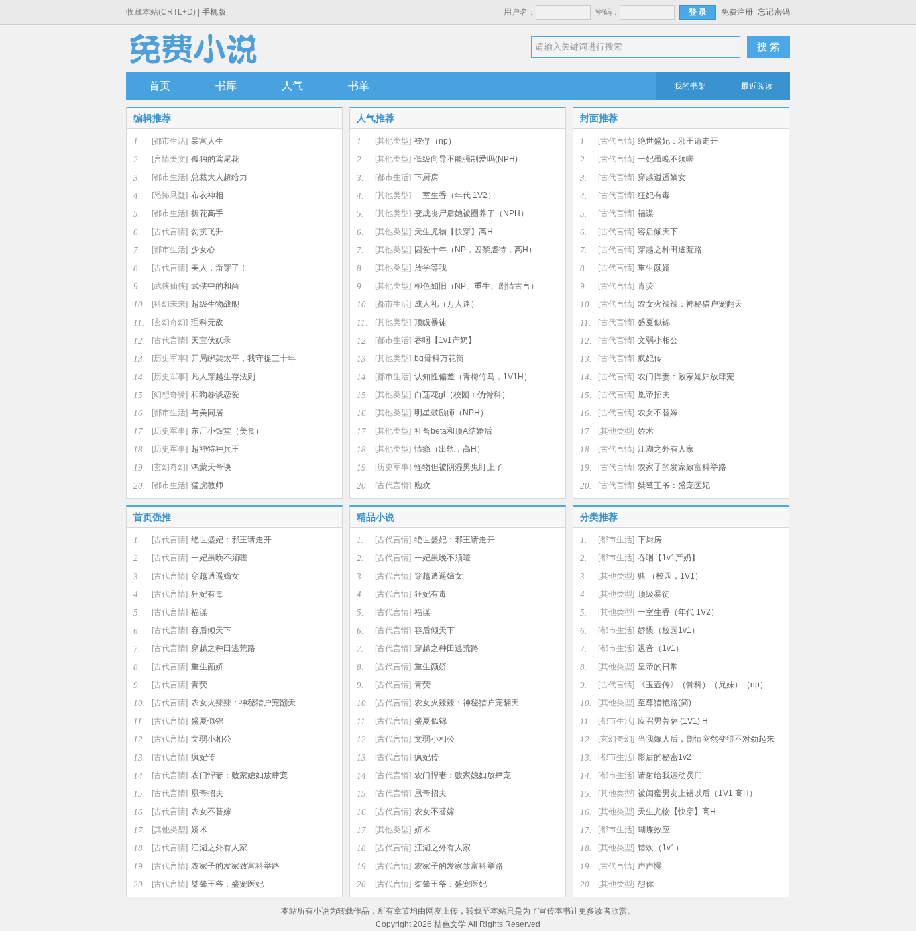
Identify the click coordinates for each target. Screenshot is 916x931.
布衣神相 (207, 195)
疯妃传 (650, 358)
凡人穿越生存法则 (223, 376)
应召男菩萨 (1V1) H (673, 721)
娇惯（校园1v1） (668, 630)
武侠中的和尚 (215, 286)
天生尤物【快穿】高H (453, 231)
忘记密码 (774, 12)
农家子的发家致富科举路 (682, 467)
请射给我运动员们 (670, 775)
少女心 (203, 249)
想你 (646, 884)
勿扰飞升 (207, 231)
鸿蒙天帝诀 (211, 467)
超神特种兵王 (215, 449)
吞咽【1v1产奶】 (445, 340)
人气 (292, 85)
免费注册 (737, 12)
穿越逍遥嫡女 (662, 177)
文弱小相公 (658, 340)
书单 (358, 85)
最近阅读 (757, 86)
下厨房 (426, 177)
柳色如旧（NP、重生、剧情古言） (476, 286)
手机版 (214, 12)
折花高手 (207, 213)
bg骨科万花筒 (439, 358)
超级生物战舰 (215, 304)
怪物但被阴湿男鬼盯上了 (458, 467)
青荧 (646, 286)
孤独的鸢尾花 (215, 159)
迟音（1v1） (660, 648)
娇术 (646, 431)
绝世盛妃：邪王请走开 (678, 141)
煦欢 (422, 485)
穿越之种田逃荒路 (670, 249)
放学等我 (430, 268)
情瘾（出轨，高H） (449, 449)
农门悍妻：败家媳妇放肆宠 (686, 376)
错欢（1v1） (660, 847)
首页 (159, 85)
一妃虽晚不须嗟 (666, 159)
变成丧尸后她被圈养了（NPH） (471, 213)
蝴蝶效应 (654, 829)
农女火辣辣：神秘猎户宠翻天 (690, 304)
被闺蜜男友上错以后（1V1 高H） (697, 793)
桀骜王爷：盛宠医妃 (674, 485)
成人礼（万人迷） (446, 304)
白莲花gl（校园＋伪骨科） (462, 394)
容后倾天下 (658, 231)
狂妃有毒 (654, 195)
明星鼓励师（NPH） (451, 413)
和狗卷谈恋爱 (215, 394)
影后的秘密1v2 (664, 757)
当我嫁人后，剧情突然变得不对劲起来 (706, 739)
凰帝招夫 (654, 394)
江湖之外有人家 (666, 449)
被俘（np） (435, 141)
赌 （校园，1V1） (670, 576)
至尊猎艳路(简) (664, 702)
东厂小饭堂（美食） (227, 431)
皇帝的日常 (658, 666)
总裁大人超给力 (219, 177)
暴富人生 (207, 141)
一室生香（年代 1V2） (455, 195)
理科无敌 (207, 322)
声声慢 (650, 866)
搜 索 (768, 46)
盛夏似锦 (654, 322)
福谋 (646, 213)
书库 (226, 85)
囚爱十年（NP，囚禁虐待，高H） (475, 249)
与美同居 (207, 413)
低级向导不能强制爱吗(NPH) (466, 159)
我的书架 (690, 86)
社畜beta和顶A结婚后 (453, 431)
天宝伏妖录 (211, 340)
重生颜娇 (654, 268)
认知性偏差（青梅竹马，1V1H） (473, 376)
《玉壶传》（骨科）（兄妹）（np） (703, 684)
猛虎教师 (207, 485)
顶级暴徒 (430, 322)
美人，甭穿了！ (219, 268)
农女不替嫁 (658, 413)
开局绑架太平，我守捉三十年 (243, 358)
